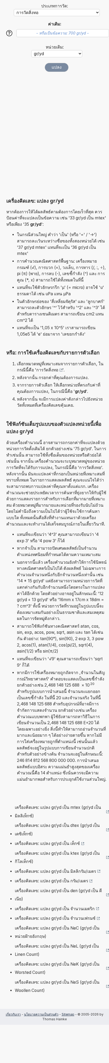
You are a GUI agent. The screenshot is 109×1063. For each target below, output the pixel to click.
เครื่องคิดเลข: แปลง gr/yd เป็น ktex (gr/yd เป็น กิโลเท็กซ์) (57, 857)
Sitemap (68, 1014)
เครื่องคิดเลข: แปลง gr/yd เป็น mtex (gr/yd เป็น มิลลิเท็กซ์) (58, 811)
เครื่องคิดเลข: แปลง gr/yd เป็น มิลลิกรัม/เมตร (55, 871)
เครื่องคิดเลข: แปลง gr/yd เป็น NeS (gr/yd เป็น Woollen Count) (57, 986)
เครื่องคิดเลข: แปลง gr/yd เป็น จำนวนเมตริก (55, 908)
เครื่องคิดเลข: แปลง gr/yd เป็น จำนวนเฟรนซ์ (55, 918)
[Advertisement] (54, 134)
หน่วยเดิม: (55, 47)
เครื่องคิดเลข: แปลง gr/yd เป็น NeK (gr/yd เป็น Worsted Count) (57, 968)
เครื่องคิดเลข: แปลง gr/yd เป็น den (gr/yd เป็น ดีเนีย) (58, 895)
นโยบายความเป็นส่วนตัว (41, 1014)
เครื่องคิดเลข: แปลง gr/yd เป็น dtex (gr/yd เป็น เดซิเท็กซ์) (57, 829)
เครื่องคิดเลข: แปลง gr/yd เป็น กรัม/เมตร (51, 880)
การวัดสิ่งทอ (47, 369)
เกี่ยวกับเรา (13, 1014)
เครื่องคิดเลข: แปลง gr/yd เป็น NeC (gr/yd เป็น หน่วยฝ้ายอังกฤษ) (57, 932)
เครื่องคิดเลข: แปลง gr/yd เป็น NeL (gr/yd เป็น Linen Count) (57, 950)
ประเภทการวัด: (54, 5)
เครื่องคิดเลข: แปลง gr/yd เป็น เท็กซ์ (47, 843)
